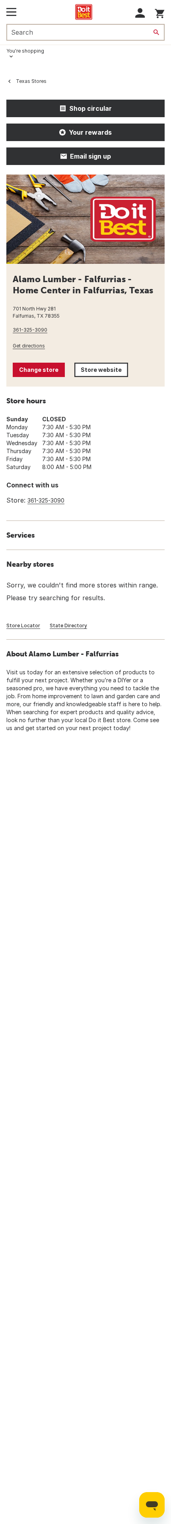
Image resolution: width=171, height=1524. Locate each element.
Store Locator (23, 625)
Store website (104, 371)
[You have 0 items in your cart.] (160, 12)
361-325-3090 (30, 330)
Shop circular (90, 108)
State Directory (68, 625)
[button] (140, 13)
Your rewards (90, 132)
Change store (38, 369)
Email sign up (90, 156)
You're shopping (25, 51)
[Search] (156, 32)
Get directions (29, 346)
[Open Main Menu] (11, 12)
